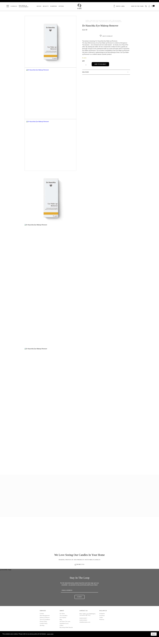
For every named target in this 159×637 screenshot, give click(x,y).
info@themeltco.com (85, 622)
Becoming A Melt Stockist (66, 627)
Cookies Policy (43, 623)
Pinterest (101, 619)
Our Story (62, 613)
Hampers (53, 6)
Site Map (42, 625)
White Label (120, 6)
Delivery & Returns (45, 617)
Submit (79, 597)
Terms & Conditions (45, 619)
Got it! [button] (154, 634)
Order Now (52, 541)
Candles (14, 6)
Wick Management (45, 615)
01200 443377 (83, 618)
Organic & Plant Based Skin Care (100, 20)
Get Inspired (63, 617)
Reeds (39, 6)
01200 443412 (83, 620)
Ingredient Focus (64, 623)
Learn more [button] (50, 634)
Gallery (61, 625)
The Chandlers (63, 615)
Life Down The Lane (65, 621)
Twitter (101, 617)
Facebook (102, 615)
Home (87, 20)
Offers (61, 6)
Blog (61, 619)
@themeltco (79, 564)
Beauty (46, 6)
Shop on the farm (137, 6)
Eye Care (95, 21)
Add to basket (100, 64)
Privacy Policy (43, 621)
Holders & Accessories (23, 6)
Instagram (102, 613)
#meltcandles (94, 559)
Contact (42, 613)
